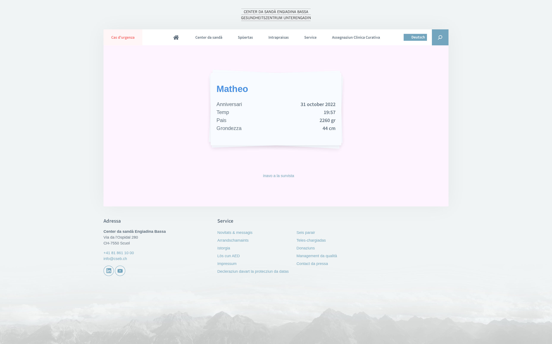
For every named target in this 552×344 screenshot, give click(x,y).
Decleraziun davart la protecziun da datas (253, 271)
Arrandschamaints (233, 240)
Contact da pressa (312, 264)
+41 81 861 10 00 (119, 253)
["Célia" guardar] (361, 109)
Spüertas (245, 37)
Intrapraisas (278, 37)
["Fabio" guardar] (191, 109)
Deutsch (418, 37)
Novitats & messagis (234, 232)
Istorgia (223, 248)
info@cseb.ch (115, 259)
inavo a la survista (278, 176)
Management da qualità (316, 256)
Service (310, 37)
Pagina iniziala (176, 37)
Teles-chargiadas (311, 240)
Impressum (227, 264)
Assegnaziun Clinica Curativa (356, 37)
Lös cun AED (228, 256)
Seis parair (305, 232)
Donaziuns (305, 248)
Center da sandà (208, 37)
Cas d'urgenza (123, 37)
